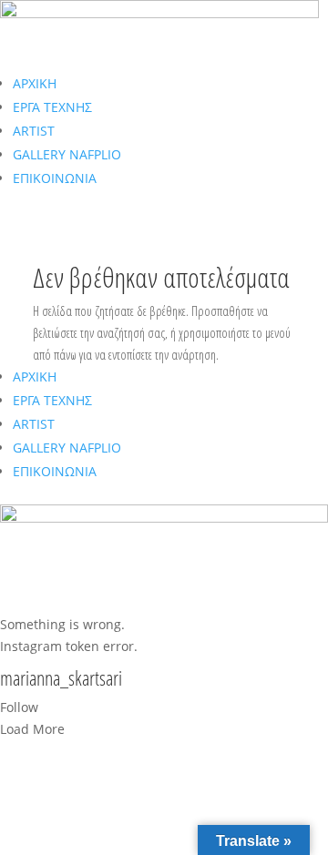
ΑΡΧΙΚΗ (34, 83)
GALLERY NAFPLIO (67, 154)
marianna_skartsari (61, 679)
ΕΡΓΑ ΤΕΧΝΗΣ (52, 107)
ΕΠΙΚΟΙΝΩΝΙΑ (55, 178)
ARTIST (34, 130)
